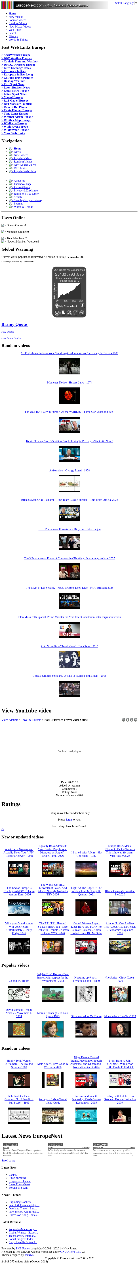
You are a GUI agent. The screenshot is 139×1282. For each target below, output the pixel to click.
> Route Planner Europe (16, 110)
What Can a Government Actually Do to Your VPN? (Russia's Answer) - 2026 (19, 852)
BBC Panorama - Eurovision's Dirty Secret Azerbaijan (70, 529)
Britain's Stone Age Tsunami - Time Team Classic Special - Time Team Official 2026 (69, 499)
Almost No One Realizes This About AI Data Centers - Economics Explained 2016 (120, 928)
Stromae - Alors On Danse (86, 1016)
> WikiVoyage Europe (15, 129)
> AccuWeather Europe (15, 54)
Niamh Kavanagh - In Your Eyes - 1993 (52, 1014)
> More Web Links (13, 133)
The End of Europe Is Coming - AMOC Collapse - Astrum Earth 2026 (19, 891)
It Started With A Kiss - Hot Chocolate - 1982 (86, 854)
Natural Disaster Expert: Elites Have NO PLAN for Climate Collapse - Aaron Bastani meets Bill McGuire (86, 928)
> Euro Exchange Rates (16, 67)
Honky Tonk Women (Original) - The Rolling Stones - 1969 (19, 1064)
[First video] (124, 720)
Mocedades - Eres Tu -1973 (120, 1016)
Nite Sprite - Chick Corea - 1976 (120, 979)
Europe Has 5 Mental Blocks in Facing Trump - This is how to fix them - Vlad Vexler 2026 (120, 850)
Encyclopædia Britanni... (23, 1242)
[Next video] (132, 720)
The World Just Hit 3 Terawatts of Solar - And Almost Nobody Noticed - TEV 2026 (53, 889)
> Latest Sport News (13, 94)
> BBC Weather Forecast (16, 58)
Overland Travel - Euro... (23, 1208)
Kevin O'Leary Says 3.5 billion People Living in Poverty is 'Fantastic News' (69, 441)
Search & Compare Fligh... (24, 1205)
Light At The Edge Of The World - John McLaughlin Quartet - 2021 (86, 891)
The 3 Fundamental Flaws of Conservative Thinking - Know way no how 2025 (69, 558)
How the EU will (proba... (24, 1211)
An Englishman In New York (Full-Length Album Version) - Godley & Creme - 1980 (69, 353)
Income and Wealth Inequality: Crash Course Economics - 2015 (86, 1099)
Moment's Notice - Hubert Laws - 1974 (69, 382)
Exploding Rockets (20, 1201)
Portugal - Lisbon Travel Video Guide (53, 1101)
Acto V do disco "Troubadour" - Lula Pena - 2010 (69, 646)
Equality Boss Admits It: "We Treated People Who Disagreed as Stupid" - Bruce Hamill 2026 (52, 850)
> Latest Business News (15, 87)
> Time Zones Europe (14, 113)
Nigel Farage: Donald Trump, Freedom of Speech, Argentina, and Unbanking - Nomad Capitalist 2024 (86, 1062)
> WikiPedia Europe (14, 123)
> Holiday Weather (13, 81)
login (69, 819)
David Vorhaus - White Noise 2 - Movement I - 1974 (19, 1013)
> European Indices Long (17, 74)
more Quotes (7, 331)
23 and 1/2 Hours (19, 980)
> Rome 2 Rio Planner (15, 107)
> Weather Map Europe (16, 120)
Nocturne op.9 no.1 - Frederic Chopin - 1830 (86, 979)
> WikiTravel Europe (14, 126)
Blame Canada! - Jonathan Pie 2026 (120, 893)
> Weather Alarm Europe (17, 116)
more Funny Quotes (11, 338)
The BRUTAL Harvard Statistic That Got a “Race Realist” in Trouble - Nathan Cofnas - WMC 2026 (53, 928)
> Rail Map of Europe (14, 100)
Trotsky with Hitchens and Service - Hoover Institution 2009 (120, 1099)
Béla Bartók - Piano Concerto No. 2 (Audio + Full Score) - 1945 (19, 1099)
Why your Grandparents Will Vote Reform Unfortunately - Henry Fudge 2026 (19, 928)
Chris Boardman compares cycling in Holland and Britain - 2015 (69, 675)
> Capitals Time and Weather (19, 61)
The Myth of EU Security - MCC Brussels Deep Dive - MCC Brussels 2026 (69, 587)
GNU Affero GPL (70, 1251)
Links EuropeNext (19, 1184)
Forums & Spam (18, 1187)
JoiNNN (29, 1254)
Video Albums (9, 719)
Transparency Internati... (22, 1235)
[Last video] (136, 720)
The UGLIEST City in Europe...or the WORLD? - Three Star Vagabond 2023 (69, 411)
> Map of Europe (12, 97)
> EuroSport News (12, 84)
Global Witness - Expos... (23, 1232)
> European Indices (13, 71)
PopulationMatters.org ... (23, 1229)
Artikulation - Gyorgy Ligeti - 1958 (69, 470)
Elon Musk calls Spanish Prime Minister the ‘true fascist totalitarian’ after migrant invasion (69, 617)
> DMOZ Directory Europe (18, 64)
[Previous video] (128, 720)
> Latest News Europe (15, 90)
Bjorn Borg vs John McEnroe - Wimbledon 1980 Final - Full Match (120, 1064)
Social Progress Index (21, 1239)
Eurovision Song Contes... (24, 1214)
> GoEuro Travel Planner (17, 77)
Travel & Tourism (31, 719)
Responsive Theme (114, 1147)
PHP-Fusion (23, 1248)
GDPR (6, 1147)
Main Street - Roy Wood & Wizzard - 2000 (52, 1065)
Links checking (69, 1147)
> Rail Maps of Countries (16, 103)
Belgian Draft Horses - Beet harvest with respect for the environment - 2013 (53, 977)
